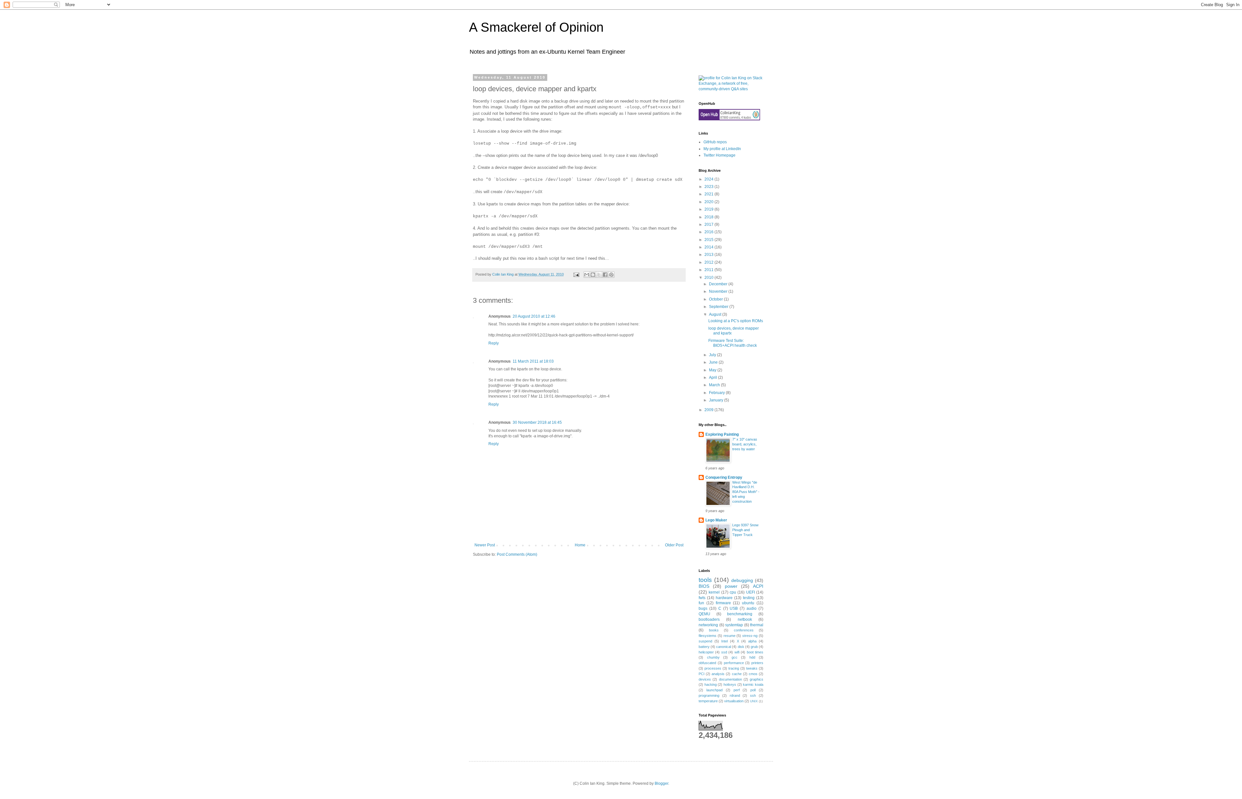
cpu (733, 592)
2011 (709, 270)
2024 (709, 179)
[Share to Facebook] (605, 274)
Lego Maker (716, 520)
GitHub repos (715, 142)
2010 (709, 277)
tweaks (751, 668)
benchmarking (739, 614)
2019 (709, 209)
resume (729, 636)
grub (754, 647)
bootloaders (709, 619)
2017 (709, 224)
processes (712, 668)
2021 (709, 194)
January (716, 400)
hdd (752, 657)
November (718, 291)
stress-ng (749, 636)
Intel (724, 641)
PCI (701, 674)
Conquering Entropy (723, 477)
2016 (709, 232)
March (715, 385)
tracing (733, 668)
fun (701, 603)
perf (737, 690)
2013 (709, 254)
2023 (709, 186)
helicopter (706, 652)
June (714, 362)
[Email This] (586, 274)
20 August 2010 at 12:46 (534, 316)
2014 (709, 247)
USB (734, 608)
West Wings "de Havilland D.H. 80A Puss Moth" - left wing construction (745, 491)
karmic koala (753, 684)
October (716, 299)
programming (709, 695)
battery (704, 647)
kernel (714, 592)
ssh (753, 695)
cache (737, 674)
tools (705, 579)
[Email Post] (576, 274)
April (713, 377)
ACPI (758, 586)
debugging (742, 580)
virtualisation (734, 701)
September (719, 306)
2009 (709, 410)
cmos (753, 674)
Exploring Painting (722, 434)
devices (705, 679)
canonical (723, 647)
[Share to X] (599, 274)
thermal (756, 625)
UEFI (750, 592)
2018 (709, 217)
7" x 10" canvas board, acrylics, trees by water (744, 444)
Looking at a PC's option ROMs (735, 321)
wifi (737, 652)
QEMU (704, 614)
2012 (709, 262)
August (715, 314)
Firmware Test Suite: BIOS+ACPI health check (732, 342)
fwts (702, 598)
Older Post (674, 545)
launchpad (714, 690)
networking (708, 625)
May (713, 370)
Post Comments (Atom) (517, 554)
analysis (718, 674)
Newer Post (484, 545)
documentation (730, 679)
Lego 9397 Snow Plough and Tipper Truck (745, 530)
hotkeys (730, 684)
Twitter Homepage (719, 155)
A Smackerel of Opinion (536, 27)
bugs (703, 608)
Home (580, 545)
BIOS (704, 586)
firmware (723, 603)
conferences (744, 630)
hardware (724, 598)
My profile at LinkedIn (722, 149)
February (717, 392)
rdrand (735, 695)
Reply (493, 343)
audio (751, 608)
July (713, 355)
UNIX (754, 701)
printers (757, 663)
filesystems (707, 636)
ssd (724, 652)
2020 (709, 202)
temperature (708, 701)
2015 (709, 239)
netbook (745, 619)
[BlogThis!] (593, 274)
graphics (756, 679)
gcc (734, 657)
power (731, 586)
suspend (705, 641)
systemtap (734, 625)
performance (734, 663)
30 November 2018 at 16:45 (537, 422)
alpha (752, 641)
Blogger (661, 783)
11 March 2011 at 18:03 (533, 361)
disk (741, 647)
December (718, 284)
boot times (755, 652)
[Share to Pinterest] (611, 274)
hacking (710, 684)
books (714, 630)
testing (749, 598)
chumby (713, 657)
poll (753, 690)
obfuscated (707, 663)
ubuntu (748, 603)
